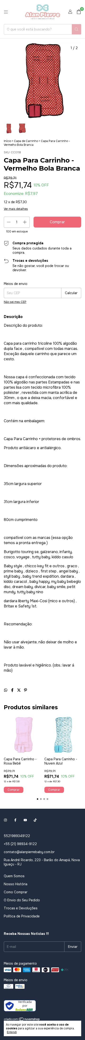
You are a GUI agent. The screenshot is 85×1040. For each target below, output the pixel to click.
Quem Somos (14, 876)
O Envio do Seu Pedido (22, 900)
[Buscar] (76, 29)
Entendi (12, 1032)
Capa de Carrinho (26, 141)
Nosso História (15, 884)
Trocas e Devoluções (21, 908)
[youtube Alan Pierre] (25, 820)
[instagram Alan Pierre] (5, 820)
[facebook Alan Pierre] (15, 820)
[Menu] (6, 12)
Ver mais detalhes (16, 209)
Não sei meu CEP (15, 302)
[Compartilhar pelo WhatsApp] (6, 690)
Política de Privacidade (22, 916)
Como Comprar (15, 892)
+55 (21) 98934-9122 (20, 844)
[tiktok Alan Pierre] (35, 820)
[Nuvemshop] (22, 1020)
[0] (78, 12)
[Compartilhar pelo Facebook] (12, 690)
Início (7, 141)
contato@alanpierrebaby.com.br (29, 852)
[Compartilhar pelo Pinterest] (25, 690)
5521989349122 (17, 836)
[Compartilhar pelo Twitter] (19, 690)
